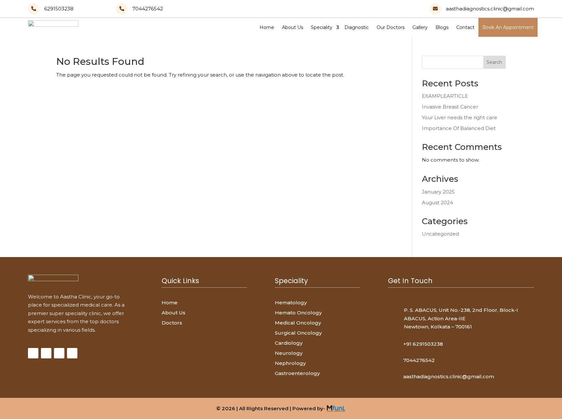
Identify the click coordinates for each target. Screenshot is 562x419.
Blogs (441, 27)
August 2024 (437, 202)
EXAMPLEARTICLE (445, 96)
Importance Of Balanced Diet (459, 128)
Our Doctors (391, 27)
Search (494, 62)
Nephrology (290, 363)
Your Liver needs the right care (459, 117)
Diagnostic (356, 27)
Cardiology (288, 343)
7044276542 (419, 360)
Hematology (291, 302)
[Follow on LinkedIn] (72, 353)
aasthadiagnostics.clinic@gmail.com (448, 376)
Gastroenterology (297, 373)
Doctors (172, 323)
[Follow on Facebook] (33, 353)
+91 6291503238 (423, 344)
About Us (292, 27)
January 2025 (438, 192)
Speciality (321, 27)
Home (267, 27)
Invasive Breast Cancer (450, 107)
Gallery (420, 27)
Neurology (288, 353)
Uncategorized (440, 234)
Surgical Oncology (298, 333)
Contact (465, 27)
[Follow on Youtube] (59, 353)
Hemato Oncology (298, 313)
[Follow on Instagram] (46, 353)
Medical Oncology (298, 323)
